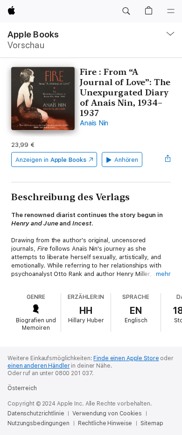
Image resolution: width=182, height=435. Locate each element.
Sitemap (151, 423)
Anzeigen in (50, 159)
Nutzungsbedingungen (38, 423)
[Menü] (171, 11)
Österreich (22, 388)
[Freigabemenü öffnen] (168, 159)
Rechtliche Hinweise (105, 423)
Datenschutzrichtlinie (35, 413)
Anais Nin (94, 123)
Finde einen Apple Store (126, 358)
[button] (126, 11)
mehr (163, 273)
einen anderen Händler (38, 365)
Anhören (126, 159)
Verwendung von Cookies (106, 413)
